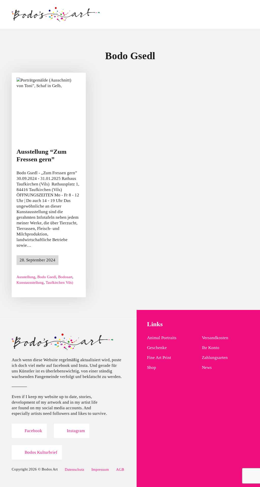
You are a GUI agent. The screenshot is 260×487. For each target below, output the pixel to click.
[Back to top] (242, 471)
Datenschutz (74, 469)
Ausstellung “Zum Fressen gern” (42, 155)
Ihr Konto (210, 347)
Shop (151, 367)
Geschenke (157, 347)
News (207, 367)
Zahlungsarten (215, 357)
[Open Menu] (245, 14)
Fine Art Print (159, 357)
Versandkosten (215, 337)
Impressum (100, 469)
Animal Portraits (161, 337)
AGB (120, 469)
